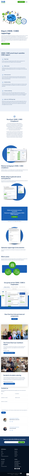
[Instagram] (19, 468)
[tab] (6, 287)
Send (3, 412)
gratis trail (12, 221)
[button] (26, 2)
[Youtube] (17, 468)
